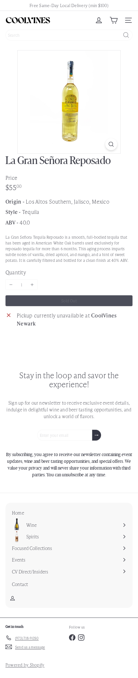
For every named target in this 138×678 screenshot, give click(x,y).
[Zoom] (111, 144)
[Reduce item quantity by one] (10, 284)
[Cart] (113, 20)
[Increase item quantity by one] (32, 284)
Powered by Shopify (24, 665)
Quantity (15, 272)
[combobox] (69, 35)
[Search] (126, 35)
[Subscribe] (96, 435)
